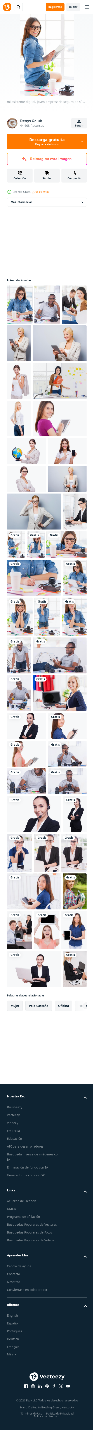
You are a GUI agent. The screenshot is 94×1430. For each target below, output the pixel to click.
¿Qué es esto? (40, 192)
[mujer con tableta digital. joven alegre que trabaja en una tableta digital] (19, 824)
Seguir (79, 125)
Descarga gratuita (47, 141)
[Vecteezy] (7, 7)
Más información (22, 202)
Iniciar (73, 7)
